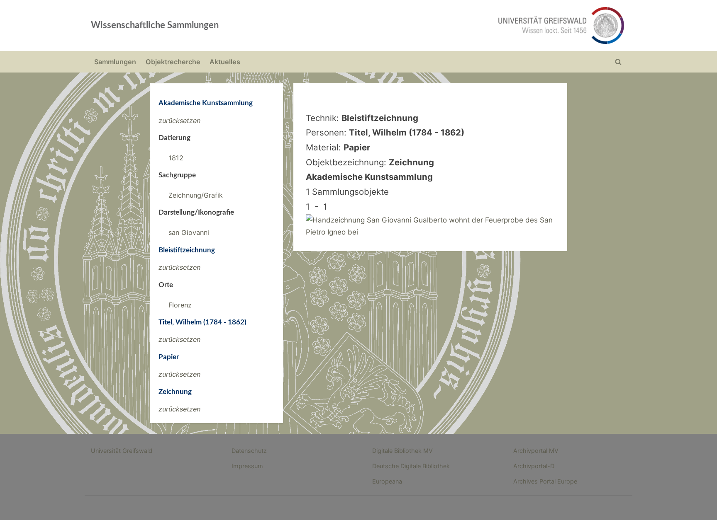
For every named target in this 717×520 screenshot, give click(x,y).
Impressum (247, 465)
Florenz (180, 305)
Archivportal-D (533, 465)
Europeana (387, 481)
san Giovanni (188, 232)
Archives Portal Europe (545, 481)
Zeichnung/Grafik (195, 195)
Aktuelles (225, 62)
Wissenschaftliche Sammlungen (155, 25)
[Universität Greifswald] (476, 25)
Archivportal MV (535, 450)
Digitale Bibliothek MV (402, 450)
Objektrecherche (173, 62)
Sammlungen (115, 62)
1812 (175, 158)
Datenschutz (249, 450)
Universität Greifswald (121, 450)
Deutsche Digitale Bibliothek (411, 465)
